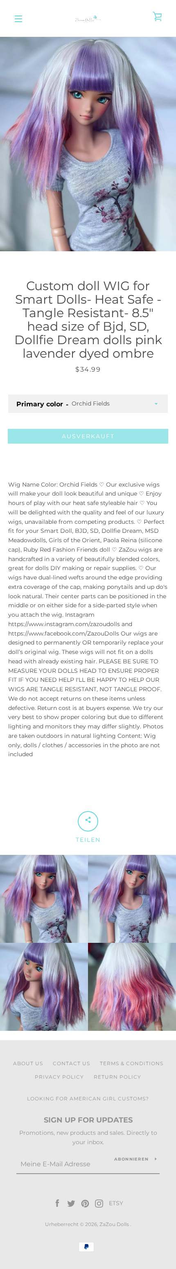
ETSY (116, 1203)
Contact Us (71, 1063)
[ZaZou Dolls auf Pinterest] (85, 1203)
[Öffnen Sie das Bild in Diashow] (88, 144)
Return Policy (117, 1077)
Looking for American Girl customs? (88, 1098)
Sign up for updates (88, 1120)
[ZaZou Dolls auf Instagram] (99, 1203)
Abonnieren (131, 1159)
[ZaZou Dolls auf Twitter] (71, 1203)
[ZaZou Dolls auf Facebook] (57, 1203)
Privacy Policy (59, 1077)
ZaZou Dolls (114, 1224)
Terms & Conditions (131, 1063)
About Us (28, 1063)
